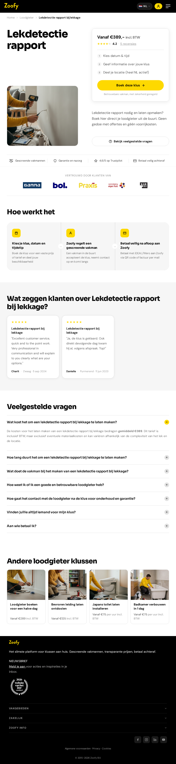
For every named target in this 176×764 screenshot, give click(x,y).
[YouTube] (163, 739)
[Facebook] (137, 739)
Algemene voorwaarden (78, 748)
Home (11, 17)
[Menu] (168, 6)
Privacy (96, 748)
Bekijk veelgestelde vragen (133, 141)
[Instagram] (146, 739)
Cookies (106, 748)
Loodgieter (27, 17)
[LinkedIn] (155, 739)
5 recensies (128, 44)
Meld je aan (17, 666)
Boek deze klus (128, 85)
